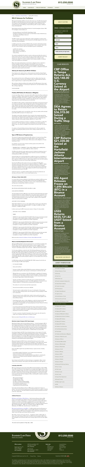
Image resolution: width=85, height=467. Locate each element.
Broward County (59, 379)
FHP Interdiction (59, 288)
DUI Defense (61, 445)
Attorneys (50, 7)
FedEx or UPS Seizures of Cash (62, 301)
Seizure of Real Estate (60, 346)
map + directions (18, 450)
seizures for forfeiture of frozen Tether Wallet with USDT (30, 237)
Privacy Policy (33, 456)
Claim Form (58, 276)
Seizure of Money (59, 351)
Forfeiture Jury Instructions (61, 326)
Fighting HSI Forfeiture (60, 319)
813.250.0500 (65, 2)
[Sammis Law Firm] (16, 4)
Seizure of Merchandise (60, 344)
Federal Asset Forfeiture (61, 283)
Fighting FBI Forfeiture (60, 324)
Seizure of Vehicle (59, 359)
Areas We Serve (50, 446)
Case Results (31, 7)
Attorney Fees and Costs (61, 298)
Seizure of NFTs (59, 354)
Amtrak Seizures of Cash (61, 296)
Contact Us (61, 450)
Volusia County (59, 371)
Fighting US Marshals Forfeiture (62, 313)
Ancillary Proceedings (60, 268)
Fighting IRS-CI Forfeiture (61, 303)
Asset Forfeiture (62, 446)
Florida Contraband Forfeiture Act (63, 281)
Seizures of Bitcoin (59, 339)
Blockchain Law (59, 278)
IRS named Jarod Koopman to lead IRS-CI (20, 408)
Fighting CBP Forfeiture (61, 306)
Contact (57, 7)
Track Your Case (62, 447)
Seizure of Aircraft (59, 356)
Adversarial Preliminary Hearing (62, 364)
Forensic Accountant (60, 286)
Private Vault (58, 331)
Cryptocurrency (59, 293)
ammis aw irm (31, 2)
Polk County (58, 369)
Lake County (58, 374)
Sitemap (39, 456)
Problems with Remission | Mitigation (63, 334)
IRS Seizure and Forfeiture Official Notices (20, 398)
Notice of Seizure (59, 386)
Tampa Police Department (61, 376)
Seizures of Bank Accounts (61, 336)
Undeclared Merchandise (61, 341)
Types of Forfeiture (41, 7)
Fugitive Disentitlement (60, 291)
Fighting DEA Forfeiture (61, 308)
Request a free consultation (17, 437)
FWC (57, 384)
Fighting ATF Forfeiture (60, 311)
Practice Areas (50, 447)
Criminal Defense (62, 444)
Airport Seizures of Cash (61, 271)
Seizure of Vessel (59, 361)
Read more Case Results (63, 257)
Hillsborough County (60, 381)
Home (24, 7)
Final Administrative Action (61, 329)
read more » (57, 104)
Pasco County (59, 366)
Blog (60, 448)
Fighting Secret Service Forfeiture (62, 316)
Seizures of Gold (59, 349)
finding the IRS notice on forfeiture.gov (27, 317)
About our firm (63, 22)
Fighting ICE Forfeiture (60, 321)
